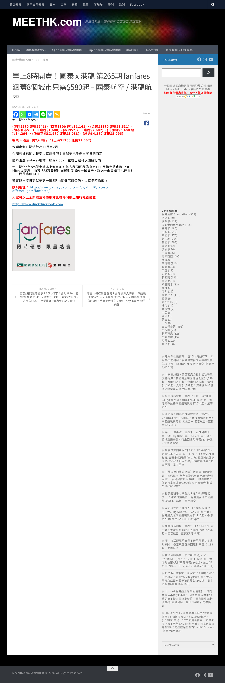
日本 (53, 4)
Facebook (137, 4)
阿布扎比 (167, 302)
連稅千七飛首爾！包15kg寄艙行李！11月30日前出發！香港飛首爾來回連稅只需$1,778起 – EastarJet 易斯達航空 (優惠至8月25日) (188, 361)
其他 (164, 344)
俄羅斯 (166, 260)
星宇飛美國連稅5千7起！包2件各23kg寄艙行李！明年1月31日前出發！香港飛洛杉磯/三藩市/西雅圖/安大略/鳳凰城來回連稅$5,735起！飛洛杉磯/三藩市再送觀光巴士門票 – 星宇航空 (188, 457)
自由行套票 (169, 326)
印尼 (164, 274)
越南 (164, 267)
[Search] (208, 72)
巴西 (164, 323)
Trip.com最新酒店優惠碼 (104, 50)
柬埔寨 (166, 263)
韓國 (86, 4)
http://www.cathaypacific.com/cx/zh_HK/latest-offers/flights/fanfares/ (60, 189)
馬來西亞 (167, 256)
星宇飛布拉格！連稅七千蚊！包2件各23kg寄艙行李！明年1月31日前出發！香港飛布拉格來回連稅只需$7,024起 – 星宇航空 (187, 401)
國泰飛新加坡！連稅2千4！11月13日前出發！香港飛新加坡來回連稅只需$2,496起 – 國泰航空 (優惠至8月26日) (188, 529)
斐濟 (164, 298)
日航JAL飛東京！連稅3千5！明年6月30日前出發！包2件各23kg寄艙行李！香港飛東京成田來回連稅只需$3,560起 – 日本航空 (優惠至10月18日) (188, 578)
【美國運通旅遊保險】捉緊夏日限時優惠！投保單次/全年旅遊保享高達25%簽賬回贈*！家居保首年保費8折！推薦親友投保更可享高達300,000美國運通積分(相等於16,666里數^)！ (188, 479)
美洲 (164, 281)
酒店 (164, 217)
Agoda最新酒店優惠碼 (67, 50)
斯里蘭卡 (167, 284)
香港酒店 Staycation (175, 214)
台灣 (64, 4)
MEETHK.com (47, 21)
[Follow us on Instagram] (205, 59)
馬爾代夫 (167, 295)
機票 (46, 60)
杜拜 (164, 288)
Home (16, 50)
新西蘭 (166, 277)
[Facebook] (16, 114)
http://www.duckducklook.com (37, 204)
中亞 (164, 312)
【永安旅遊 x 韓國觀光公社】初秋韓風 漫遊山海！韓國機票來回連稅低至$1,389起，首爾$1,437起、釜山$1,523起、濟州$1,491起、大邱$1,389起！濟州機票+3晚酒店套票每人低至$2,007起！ (187, 381)
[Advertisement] (188, 128)
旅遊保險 (167, 337)
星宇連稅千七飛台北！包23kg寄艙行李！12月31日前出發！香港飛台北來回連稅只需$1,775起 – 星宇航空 (187, 496)
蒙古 (164, 319)
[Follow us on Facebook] (199, 59)
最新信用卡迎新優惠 (179, 50)
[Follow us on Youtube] (210, 59)
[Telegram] (36, 114)
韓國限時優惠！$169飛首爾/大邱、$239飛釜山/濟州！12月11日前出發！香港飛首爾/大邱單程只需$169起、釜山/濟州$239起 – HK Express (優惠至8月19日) (187, 560)
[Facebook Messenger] (29, 114)
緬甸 (164, 305)
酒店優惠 (15, 4)
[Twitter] (50, 114)
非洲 (164, 316)
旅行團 (166, 330)
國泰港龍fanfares (26, 60)
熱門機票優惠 (35, 4)
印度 (164, 270)
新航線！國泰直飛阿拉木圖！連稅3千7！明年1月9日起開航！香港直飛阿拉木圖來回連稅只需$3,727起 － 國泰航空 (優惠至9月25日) (188, 419)
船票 (164, 340)
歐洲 (122, 4)
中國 (164, 253)
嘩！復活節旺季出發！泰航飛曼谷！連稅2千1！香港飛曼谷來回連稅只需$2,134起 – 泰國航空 (187, 544)
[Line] (43, 114)
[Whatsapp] (23, 114)
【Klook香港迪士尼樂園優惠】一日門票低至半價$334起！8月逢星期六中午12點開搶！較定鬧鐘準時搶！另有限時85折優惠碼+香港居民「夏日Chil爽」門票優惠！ (187, 598)
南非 (164, 291)
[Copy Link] (57, 114)
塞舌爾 (166, 309)
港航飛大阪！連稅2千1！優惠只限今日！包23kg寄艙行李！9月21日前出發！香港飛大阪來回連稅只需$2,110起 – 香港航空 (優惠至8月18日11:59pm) (187, 513)
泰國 (75, 4)
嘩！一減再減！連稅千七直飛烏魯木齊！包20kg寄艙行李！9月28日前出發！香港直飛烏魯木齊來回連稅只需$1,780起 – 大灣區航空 (187, 437)
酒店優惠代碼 (35, 50)
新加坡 (98, 4)
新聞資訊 (167, 333)
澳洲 (111, 4)
